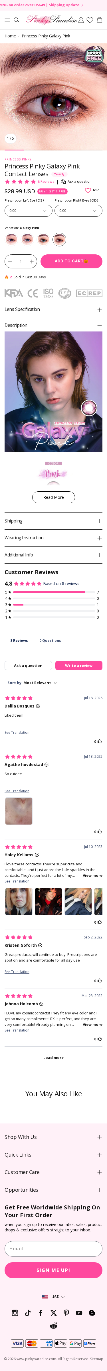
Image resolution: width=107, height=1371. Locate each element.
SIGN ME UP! (53, 1270)
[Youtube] (79, 1312)
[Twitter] (53, 1312)
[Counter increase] (32, 261)
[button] (7, 20)
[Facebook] (40, 1312)
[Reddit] (53, 1325)
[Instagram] (15, 1312)
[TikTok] (27, 1312)
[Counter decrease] (10, 261)
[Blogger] (92, 1312)
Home (10, 36)
